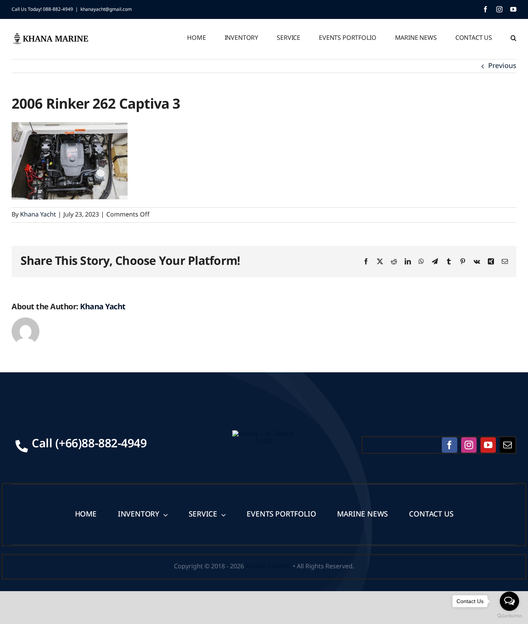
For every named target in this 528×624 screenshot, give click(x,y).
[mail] (507, 445)
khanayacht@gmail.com (106, 9)
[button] (513, 37)
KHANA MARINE (268, 566)
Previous (502, 66)
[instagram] (469, 445)
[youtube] (488, 445)
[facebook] (449, 445)
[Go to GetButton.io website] (509, 616)
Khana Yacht (38, 214)
